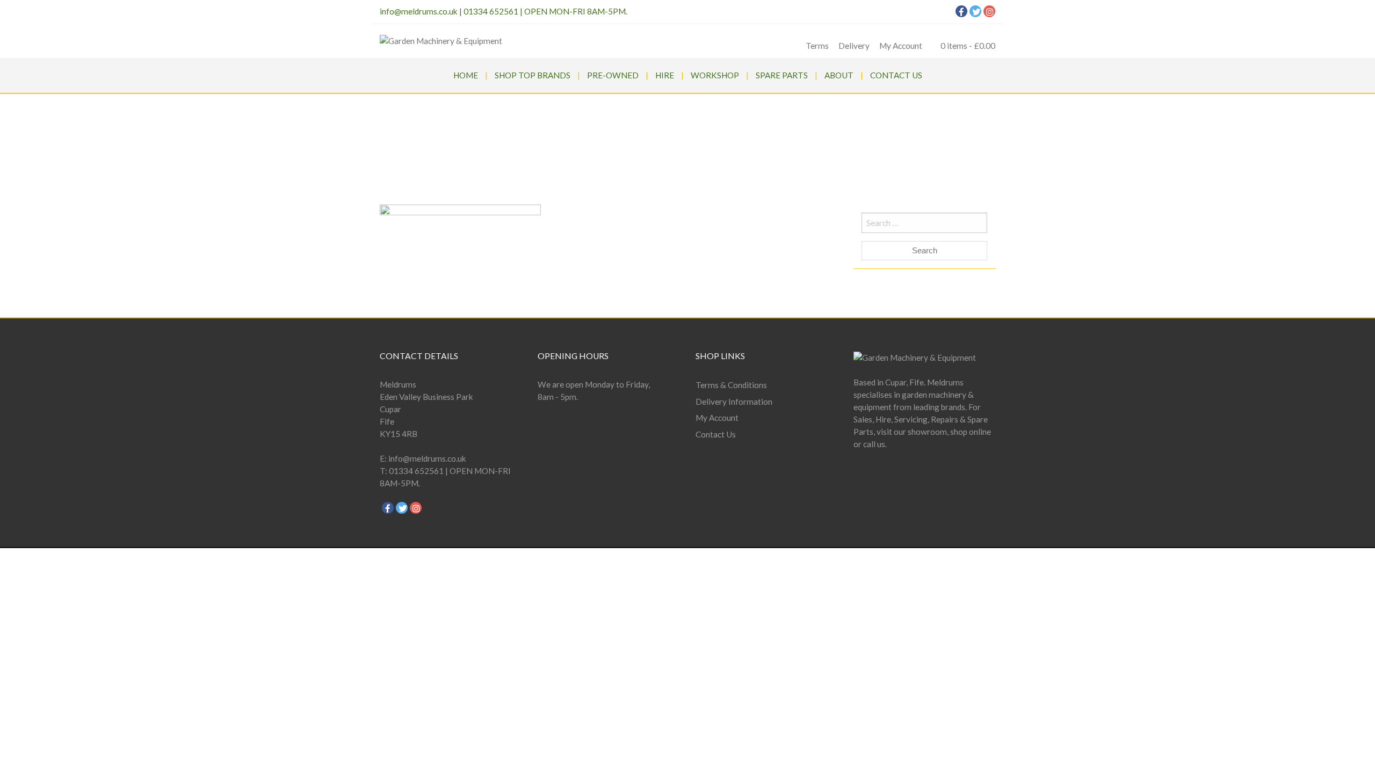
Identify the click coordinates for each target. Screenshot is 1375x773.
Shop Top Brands (532, 75)
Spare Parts (782, 75)
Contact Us (896, 75)
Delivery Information (734, 401)
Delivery (854, 45)
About (838, 75)
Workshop (715, 75)
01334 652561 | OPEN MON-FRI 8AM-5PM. (545, 11)
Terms (817, 45)
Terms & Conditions (731, 385)
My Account (900, 45)
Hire (664, 75)
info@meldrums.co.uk (419, 11)
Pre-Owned (613, 75)
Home (465, 75)
